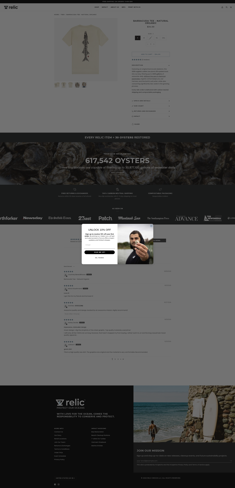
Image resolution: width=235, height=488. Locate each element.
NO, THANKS (99, 257)
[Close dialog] (151, 226)
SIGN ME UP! (99, 252)
